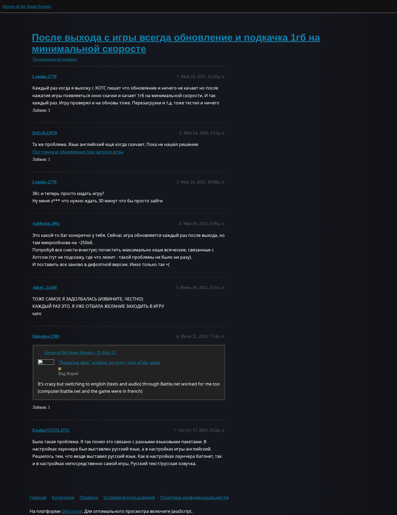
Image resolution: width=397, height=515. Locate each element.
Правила (89, 497)
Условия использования (129, 497)
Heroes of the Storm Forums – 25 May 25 (80, 352)
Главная (38, 497)
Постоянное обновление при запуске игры (77, 152)
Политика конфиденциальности (194, 497)
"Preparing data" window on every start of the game (109, 362)
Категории (63, 497)
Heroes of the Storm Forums (27, 6)
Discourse (72, 511)
